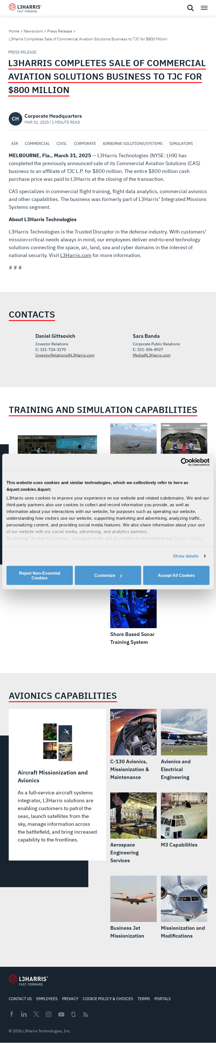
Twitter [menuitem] (36, 1014)
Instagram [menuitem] (48, 1014)
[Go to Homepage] (28, 980)
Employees (47, 998)
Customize (104, 575)
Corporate (85, 143)
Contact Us (20, 998)
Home (14, 31)
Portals (162, 998)
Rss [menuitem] (85, 1014)
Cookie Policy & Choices (108, 998)
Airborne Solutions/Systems (133, 143)
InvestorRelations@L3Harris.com (64, 355)
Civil (62, 143)
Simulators (181, 143)
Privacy (70, 998)
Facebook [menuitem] (11, 1014)
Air (14, 143)
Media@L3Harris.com (151, 355)
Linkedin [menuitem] (24, 1014)
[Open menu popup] (204, 7)
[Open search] (190, 8)
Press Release (59, 31)
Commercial (37, 143)
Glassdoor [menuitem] (73, 1014)
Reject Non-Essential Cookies (39, 575)
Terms (144, 998)
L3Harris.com (75, 255)
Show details (186, 556)
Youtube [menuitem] (61, 1014)
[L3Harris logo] (25, 9)
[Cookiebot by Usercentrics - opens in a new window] (185, 462)
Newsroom (33, 31)
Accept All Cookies (176, 575)
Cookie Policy (188, 538)
